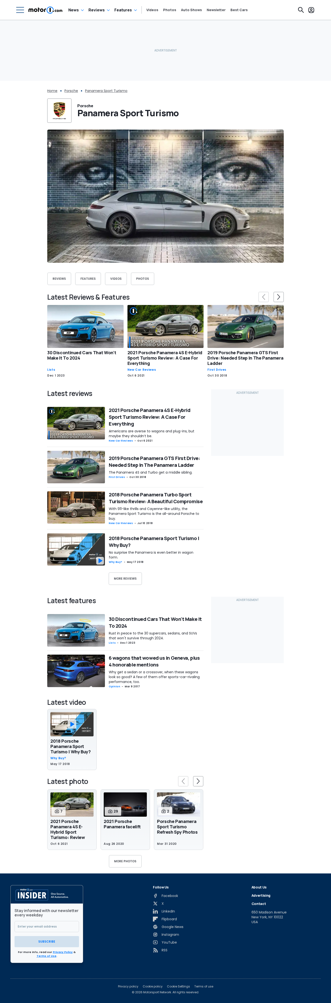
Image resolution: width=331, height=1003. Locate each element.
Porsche (71, 91)
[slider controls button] (264, 297)
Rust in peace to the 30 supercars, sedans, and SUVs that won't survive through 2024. (153, 636)
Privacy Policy (63, 952)
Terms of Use (46, 956)
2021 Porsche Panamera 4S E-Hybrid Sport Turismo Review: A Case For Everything (164, 358)
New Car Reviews (141, 370)
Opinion (114, 686)
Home (52, 91)
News (73, 10)
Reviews (96, 10)
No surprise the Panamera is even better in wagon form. (151, 555)
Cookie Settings (178, 986)
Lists (51, 370)
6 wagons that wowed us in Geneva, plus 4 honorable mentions (154, 661)
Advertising (261, 895)
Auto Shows (191, 10)
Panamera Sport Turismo (106, 91)
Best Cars (239, 10)
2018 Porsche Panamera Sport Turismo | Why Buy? (70, 746)
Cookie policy (153, 986)
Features (123, 10)
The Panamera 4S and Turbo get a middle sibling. (150, 472)
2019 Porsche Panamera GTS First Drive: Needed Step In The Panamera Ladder (245, 358)
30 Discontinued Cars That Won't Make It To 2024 (81, 355)
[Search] (301, 10)
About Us (259, 887)
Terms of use (203, 986)
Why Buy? (115, 562)
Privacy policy (128, 986)
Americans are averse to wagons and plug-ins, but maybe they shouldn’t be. (151, 433)
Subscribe (46, 941)
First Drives (216, 370)
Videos (152, 10)
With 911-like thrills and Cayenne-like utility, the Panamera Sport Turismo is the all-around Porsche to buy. (154, 513)
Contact (259, 903)
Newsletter (216, 10)
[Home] (45, 10)
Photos (169, 10)
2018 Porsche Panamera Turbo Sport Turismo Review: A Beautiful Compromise (156, 498)
